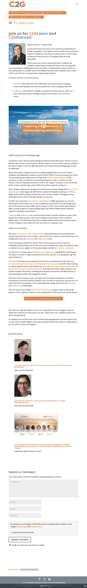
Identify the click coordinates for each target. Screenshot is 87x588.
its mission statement (65, 248)
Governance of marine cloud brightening (25, 269)
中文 (15, 23)
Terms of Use (36, 527)
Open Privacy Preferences (29, 569)
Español (22, 23)
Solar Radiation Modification (39, 201)
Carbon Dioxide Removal (57, 177)
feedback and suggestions (43, 252)
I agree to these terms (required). (23, 532)
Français (30, 23)
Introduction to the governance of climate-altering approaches (34, 264)
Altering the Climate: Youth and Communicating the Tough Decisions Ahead (39, 402)
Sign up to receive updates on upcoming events (43, 298)
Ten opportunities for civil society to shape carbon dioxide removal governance (43, 366)
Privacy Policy (21, 527)
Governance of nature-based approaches (59, 266)
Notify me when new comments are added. (28, 545)
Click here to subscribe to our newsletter (25, 17)
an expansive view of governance (30, 234)
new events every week (40, 290)
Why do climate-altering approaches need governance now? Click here (36, 13)
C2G (17, 84)
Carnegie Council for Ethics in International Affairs (46, 583)
